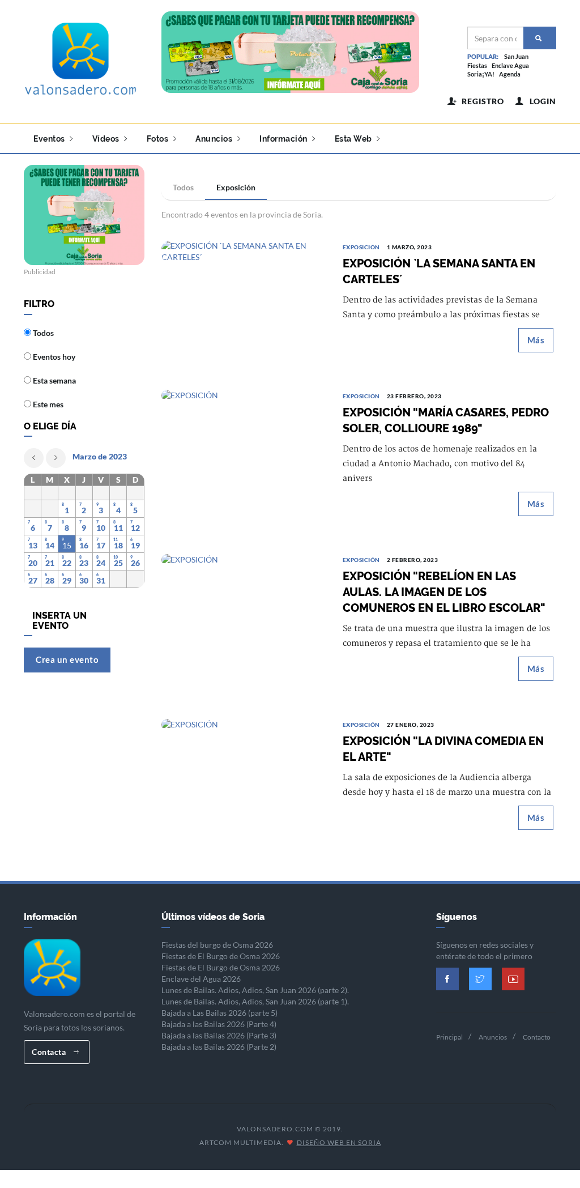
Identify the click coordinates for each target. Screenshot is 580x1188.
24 (100, 563)
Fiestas (477, 65)
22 (66, 563)
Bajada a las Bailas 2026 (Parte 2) (218, 1046)
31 (100, 580)
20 (32, 563)
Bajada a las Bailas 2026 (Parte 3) (218, 1035)
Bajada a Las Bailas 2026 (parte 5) (219, 1012)
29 (66, 580)
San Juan (516, 56)
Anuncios (214, 138)
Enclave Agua (510, 65)
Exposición (235, 187)
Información (284, 138)
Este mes (47, 404)
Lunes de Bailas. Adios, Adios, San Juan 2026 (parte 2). (255, 990)
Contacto (537, 1037)
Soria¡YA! (480, 74)
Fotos (158, 138)
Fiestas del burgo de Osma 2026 (217, 944)
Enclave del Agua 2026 (201, 978)
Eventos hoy (53, 356)
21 (49, 563)
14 (49, 545)
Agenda (510, 74)
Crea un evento (67, 659)
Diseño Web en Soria (339, 1142)
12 (135, 528)
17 (100, 545)
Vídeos (107, 138)
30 (83, 580)
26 (135, 563)
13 (32, 545)
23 (83, 563)
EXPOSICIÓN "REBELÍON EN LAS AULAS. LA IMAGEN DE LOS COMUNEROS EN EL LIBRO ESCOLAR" (444, 592)
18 (118, 545)
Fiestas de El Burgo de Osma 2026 (220, 956)
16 (83, 545)
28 (49, 580)
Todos (183, 187)
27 (32, 580)
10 (100, 528)
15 (66, 545)
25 (118, 563)
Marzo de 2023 (99, 456)
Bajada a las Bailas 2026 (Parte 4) (218, 1024)
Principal (449, 1037)
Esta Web (354, 138)
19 (135, 545)
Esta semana (53, 380)
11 (118, 528)
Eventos (50, 138)
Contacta (50, 1052)
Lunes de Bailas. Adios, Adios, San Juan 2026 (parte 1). (255, 1001)
